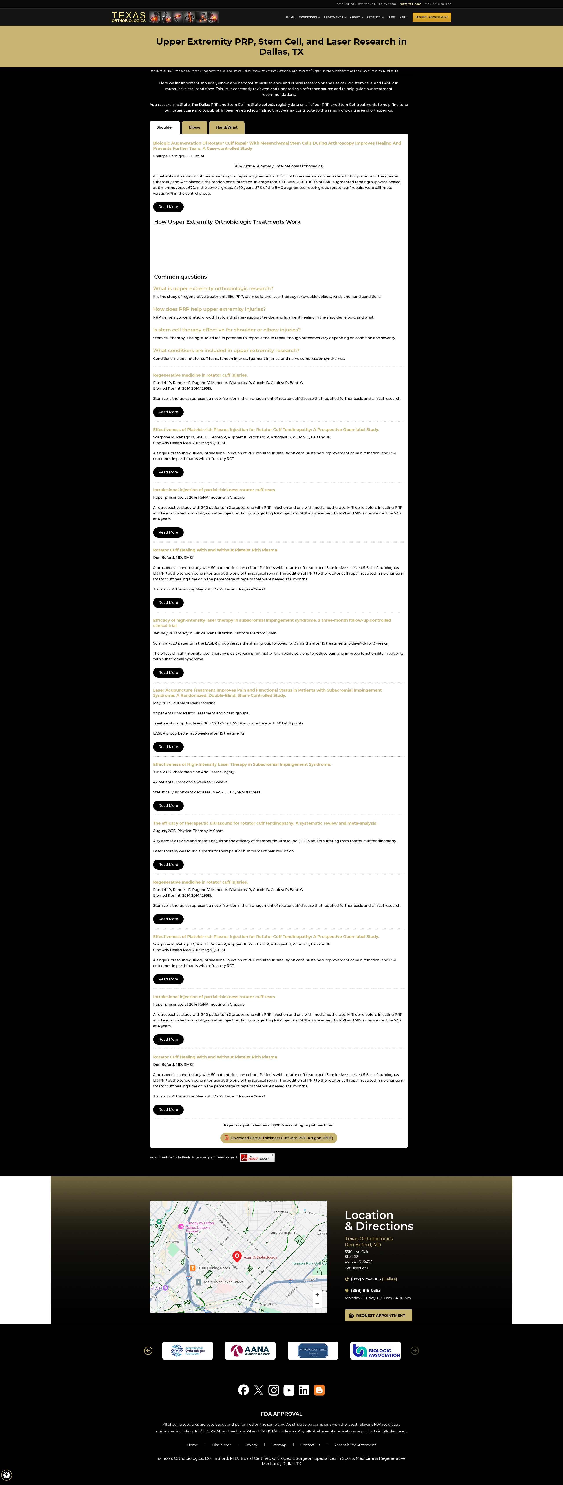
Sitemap (278, 1445)
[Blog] (319, 1390)
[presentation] (281, 46)
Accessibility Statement (355, 1445)
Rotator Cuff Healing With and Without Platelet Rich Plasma (215, 550)
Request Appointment (432, 17)
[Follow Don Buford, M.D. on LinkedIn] (304, 1390)
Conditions (308, 17)
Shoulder (165, 127)
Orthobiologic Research (294, 70)
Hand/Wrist (227, 127)
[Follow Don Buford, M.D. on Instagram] (274, 1390)
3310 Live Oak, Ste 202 (367, 4)
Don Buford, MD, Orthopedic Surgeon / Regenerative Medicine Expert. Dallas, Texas (204, 70)
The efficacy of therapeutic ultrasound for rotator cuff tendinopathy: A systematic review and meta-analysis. (265, 823)
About (355, 17)
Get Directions (356, 1268)
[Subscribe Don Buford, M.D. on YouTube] (289, 1390)
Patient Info (268, 70)
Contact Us (310, 1445)
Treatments (333, 17)
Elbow (194, 127)
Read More (168, 207)
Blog (391, 17)
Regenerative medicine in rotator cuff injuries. (200, 375)
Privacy (251, 1445)
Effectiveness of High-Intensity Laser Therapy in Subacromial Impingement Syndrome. (242, 764)
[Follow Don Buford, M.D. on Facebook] (244, 1390)
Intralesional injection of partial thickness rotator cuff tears (214, 489)
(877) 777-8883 (411, 4)
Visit (403, 17)
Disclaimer (221, 1445)
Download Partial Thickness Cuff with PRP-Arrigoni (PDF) (282, 1138)
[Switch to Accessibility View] (6, 1475)
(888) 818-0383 (366, 1290)
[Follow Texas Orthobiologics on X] (259, 1390)
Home (290, 17)
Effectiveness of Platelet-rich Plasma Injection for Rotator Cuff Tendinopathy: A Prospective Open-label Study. (266, 429)
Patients (374, 17)
